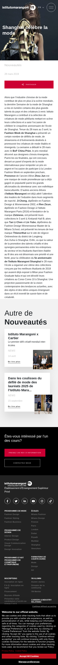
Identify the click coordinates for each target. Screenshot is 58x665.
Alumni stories (38, 582)
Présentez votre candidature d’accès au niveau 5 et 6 (15, 601)
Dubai (34, 533)
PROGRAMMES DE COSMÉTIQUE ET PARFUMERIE (12, 562)
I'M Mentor (36, 591)
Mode (33, 563)
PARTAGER (30, 84)
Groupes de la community (38, 586)
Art (32, 570)
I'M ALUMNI (36, 578)
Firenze (34, 522)
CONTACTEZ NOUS (22, 463)
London (34, 529)
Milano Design (38, 518)
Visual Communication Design (15, 544)
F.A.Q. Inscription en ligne (14, 586)
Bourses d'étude (12, 595)
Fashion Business (12, 522)
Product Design (11, 540)
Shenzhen (36, 549)
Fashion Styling (11, 518)
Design (34, 566)
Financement (10, 591)
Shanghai (35, 545)
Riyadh (34, 537)
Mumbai (35, 541)
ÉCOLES (35, 511)
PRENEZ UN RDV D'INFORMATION (25, 453)
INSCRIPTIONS (10, 578)
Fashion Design (11, 514)
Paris (33, 526)
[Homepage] (19, 7)
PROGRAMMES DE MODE (15, 511)
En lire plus (14, 362)
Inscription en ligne (13, 582)
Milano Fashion (38, 514)
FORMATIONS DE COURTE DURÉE (38, 558)
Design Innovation (13, 549)
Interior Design (11, 536)
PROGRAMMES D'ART (14, 558)
